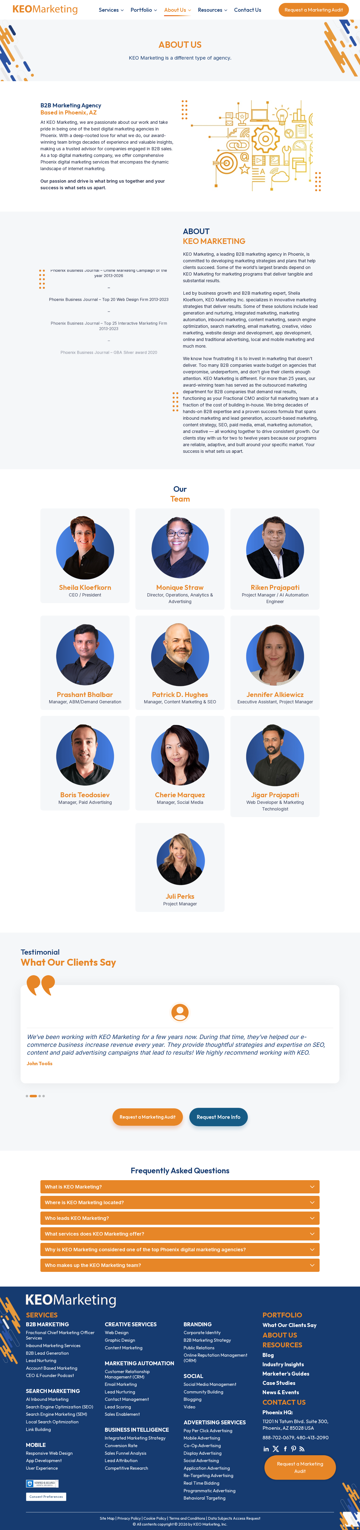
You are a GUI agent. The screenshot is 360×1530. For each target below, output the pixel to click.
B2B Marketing (47, 1324)
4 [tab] (43, 1096)
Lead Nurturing (41, 1360)
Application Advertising (207, 1468)
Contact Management (127, 1399)
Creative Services (131, 1324)
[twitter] (275, 1448)
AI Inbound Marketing (47, 1399)
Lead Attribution (121, 1460)
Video (189, 1407)
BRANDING (198, 1324)
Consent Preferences (46, 1497)
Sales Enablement (122, 1414)
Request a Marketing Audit (312, 10)
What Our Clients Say (290, 1325)
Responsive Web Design (49, 1453)
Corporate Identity (202, 1332)
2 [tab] (33, 1096)
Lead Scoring (118, 1407)
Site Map (107, 1518)
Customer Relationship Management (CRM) (127, 1374)
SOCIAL (193, 1376)
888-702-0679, (279, 1437)
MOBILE (36, 1444)
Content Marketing (124, 1348)
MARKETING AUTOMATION (139, 1363)
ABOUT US (280, 1335)
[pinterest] (293, 1448)
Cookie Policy (155, 1518)
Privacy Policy (129, 1518)
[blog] (302, 1448)
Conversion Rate (121, 1445)
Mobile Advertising (202, 1438)
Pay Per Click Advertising (208, 1430)
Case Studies (279, 1382)
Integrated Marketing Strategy (135, 1438)
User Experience (42, 1468)
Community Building (203, 1392)
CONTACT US (284, 1402)
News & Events (281, 1392)
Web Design (117, 1332)
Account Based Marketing (51, 1368)
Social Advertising (201, 1460)
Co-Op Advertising (202, 1445)
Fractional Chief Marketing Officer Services (60, 1335)
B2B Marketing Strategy (207, 1340)
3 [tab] (39, 1096)
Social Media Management (210, 1384)
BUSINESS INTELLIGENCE (137, 1429)
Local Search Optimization (52, 1422)
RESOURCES (282, 1344)
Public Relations (199, 1348)
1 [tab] (27, 1096)
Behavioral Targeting (205, 1498)
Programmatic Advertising (210, 1490)
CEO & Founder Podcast (50, 1375)
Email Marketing (121, 1384)
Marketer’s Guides (286, 1373)
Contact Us (247, 9)
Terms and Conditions (187, 1518)
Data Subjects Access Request (234, 1518)
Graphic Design (120, 1340)
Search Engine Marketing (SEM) (56, 1414)
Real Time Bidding (201, 1483)
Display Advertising (203, 1453)
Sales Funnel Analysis (125, 1453)
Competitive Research (126, 1468)
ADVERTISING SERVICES (215, 1422)
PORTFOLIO (282, 1315)
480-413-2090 (313, 1437)
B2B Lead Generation (47, 1353)
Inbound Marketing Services (53, 1345)
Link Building (38, 1429)
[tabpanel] (180, 1026)
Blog (268, 1355)
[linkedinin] (266, 1448)
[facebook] (285, 1448)
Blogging (193, 1399)
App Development (44, 1460)
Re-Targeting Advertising (208, 1475)
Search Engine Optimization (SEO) (59, 1407)
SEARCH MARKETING (53, 1391)
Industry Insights (283, 1364)
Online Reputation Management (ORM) (215, 1357)
